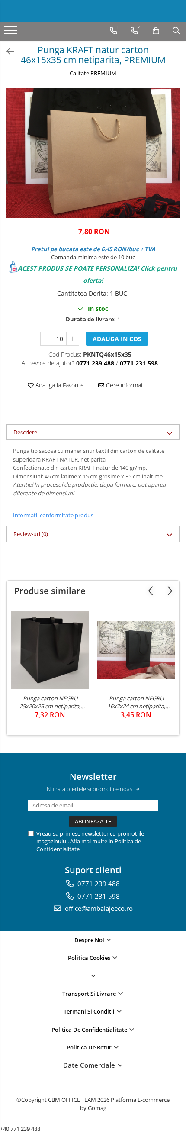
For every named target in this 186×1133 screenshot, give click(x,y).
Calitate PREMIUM (93, 73)
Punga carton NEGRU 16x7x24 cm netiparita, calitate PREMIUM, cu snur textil (136, 702)
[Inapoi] (6, 51)
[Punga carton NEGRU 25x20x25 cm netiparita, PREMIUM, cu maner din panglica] (50, 650)
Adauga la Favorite (59, 385)
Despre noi (90, 940)
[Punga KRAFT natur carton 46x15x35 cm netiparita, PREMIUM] (93, 153)
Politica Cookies (90, 958)
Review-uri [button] (30, 534)
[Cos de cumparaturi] (156, 30)
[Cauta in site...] (176, 30)
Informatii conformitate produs (53, 515)
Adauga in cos (117, 339)
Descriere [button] (25, 432)
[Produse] (11, 32)
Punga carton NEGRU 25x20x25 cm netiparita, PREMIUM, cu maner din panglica (50, 702)
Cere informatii (125, 385)
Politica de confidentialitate (89, 1029)
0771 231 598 (98, 896)
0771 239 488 (98, 883)
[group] (93, 153)
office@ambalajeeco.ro (98, 908)
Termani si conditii (90, 1011)
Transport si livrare (89, 993)
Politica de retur (90, 1047)
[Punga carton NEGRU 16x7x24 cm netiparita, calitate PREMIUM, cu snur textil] (136, 650)
